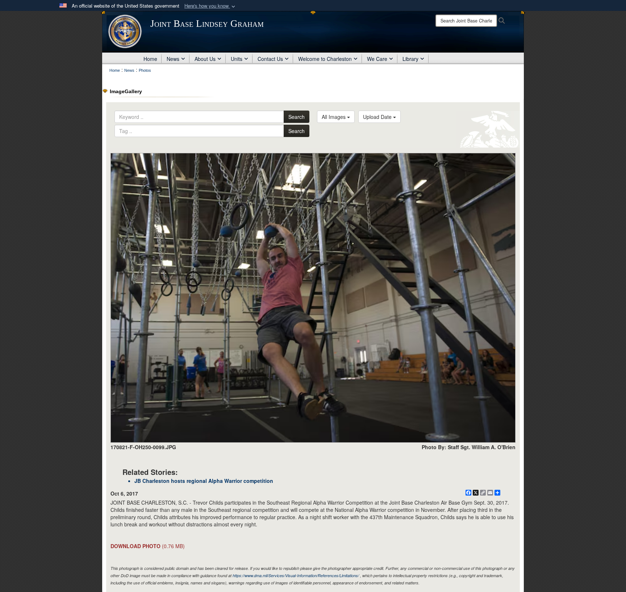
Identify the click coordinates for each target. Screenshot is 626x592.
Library (410, 58)
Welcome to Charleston (325, 58)
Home (150, 58)
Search (296, 116)
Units (236, 58)
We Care (377, 58)
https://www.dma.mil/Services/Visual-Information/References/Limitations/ (296, 575)
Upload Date (378, 116)
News (173, 58)
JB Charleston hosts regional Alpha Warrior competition (203, 480)
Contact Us (270, 58)
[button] (210, 6)
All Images (334, 116)
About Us (205, 58)
